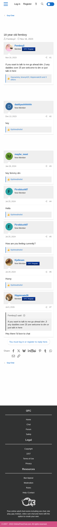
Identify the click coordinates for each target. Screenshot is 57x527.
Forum (28, 429)
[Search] (42, 4)
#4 (50, 201)
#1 (50, 58)
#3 (50, 166)
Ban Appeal (28, 478)
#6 (50, 272)
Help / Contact (28, 493)
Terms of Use (28, 459)
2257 (28, 454)
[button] (5, 4)
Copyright (28, 449)
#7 (50, 307)
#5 (50, 237)
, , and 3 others (29, 78)
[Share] (46, 57)
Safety (28, 434)
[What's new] (36, 4)
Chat (29, 424)
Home (28, 420)
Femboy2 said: (15, 315)
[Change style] (49, 4)
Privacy (29, 464)
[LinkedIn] (29, 350)
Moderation (28, 483)
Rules (28, 488)
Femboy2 (11, 39)
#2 (50, 116)
